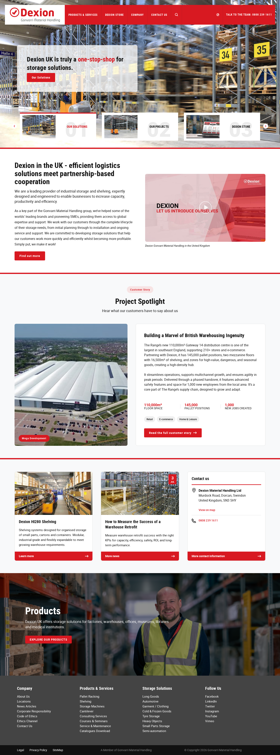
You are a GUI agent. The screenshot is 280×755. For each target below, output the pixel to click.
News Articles (26, 706)
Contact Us (159, 15)
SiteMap (58, 750)
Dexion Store (114, 15)
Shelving (85, 701)
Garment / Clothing (155, 706)
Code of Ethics (27, 716)
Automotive (150, 701)
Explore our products (48, 639)
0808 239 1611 (208, 520)
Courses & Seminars (94, 721)
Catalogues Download (95, 731)
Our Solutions (41, 77)
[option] (140, 74)
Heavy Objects (152, 721)
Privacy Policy (38, 750)
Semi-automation (154, 731)
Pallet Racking (89, 696)
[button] (176, 15)
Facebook (212, 696)
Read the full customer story (170, 433)
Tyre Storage (151, 716)
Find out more (29, 256)
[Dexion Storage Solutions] (35, 15)
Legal (20, 750)
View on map (207, 510)
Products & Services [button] (83, 15)
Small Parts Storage (156, 726)
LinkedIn (211, 701)
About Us (23, 696)
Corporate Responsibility (34, 711)
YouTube (211, 716)
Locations (24, 701)
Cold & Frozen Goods (156, 711)
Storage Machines (92, 706)
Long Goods (150, 696)
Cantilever (86, 711)
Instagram (212, 711)
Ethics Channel (27, 721)
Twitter (210, 706)
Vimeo (209, 721)
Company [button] (137, 15)
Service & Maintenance (95, 726)
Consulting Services (93, 716)
